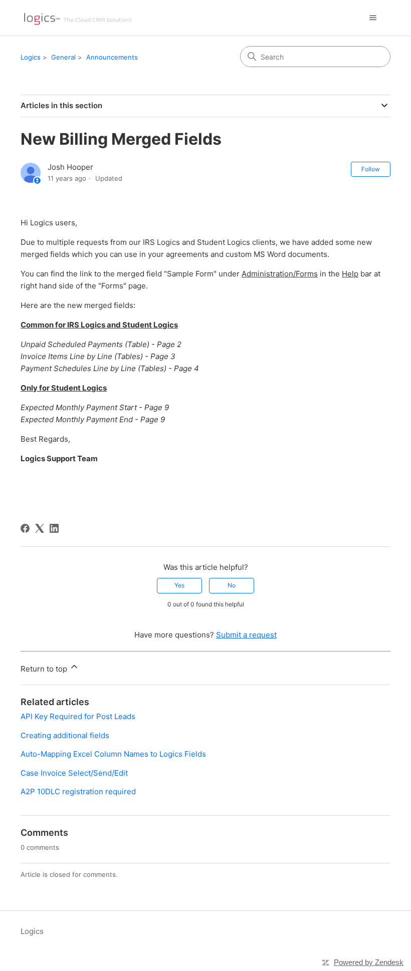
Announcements (112, 57)
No (232, 585)
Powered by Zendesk (368, 962)
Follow (370, 169)
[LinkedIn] (54, 528)
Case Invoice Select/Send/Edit (74, 773)
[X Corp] (39, 528)
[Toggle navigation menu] (372, 18)
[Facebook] (25, 528)
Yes (179, 585)
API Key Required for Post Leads (78, 716)
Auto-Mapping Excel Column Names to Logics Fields (113, 754)
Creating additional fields (65, 735)
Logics (31, 57)
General (63, 57)
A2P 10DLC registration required (78, 791)
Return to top (45, 669)
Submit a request (246, 634)
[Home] (77, 18)
